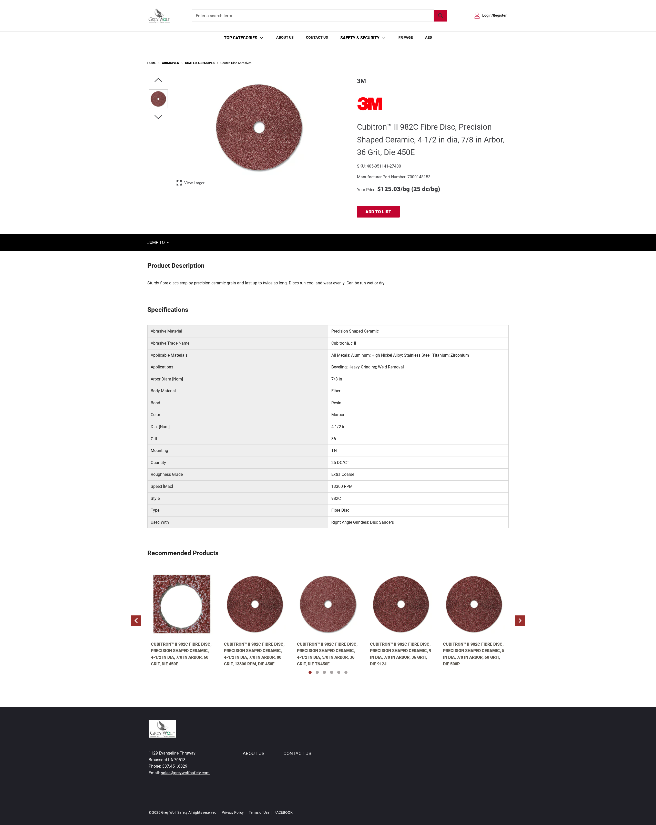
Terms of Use (259, 812)
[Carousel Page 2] (317, 672)
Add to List (378, 211)
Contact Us (317, 37)
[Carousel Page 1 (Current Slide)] (310, 672)
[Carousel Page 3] (324, 672)
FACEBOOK (283, 812)
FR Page (405, 37)
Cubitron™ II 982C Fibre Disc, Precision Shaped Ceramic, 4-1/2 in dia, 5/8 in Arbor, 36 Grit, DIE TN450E (327, 654)
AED (428, 37)
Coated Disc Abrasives (235, 63)
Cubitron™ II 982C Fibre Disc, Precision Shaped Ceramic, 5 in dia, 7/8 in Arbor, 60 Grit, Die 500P (473, 654)
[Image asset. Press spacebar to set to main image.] (158, 98)
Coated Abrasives (200, 63)
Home (151, 63)
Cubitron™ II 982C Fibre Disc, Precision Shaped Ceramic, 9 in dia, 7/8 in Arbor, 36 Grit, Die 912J (400, 654)
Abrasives (170, 63)
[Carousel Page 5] (338, 672)
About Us (285, 37)
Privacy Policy (233, 812)
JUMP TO (156, 242)
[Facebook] (299, 812)
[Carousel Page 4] (331, 672)
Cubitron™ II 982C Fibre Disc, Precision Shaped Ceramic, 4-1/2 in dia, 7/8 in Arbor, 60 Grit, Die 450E (181, 654)
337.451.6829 (174, 766)
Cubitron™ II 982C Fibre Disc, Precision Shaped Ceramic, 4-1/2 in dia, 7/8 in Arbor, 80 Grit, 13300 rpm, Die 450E (254, 654)
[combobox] (319, 16)
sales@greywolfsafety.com (185, 772)
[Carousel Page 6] (345, 672)
